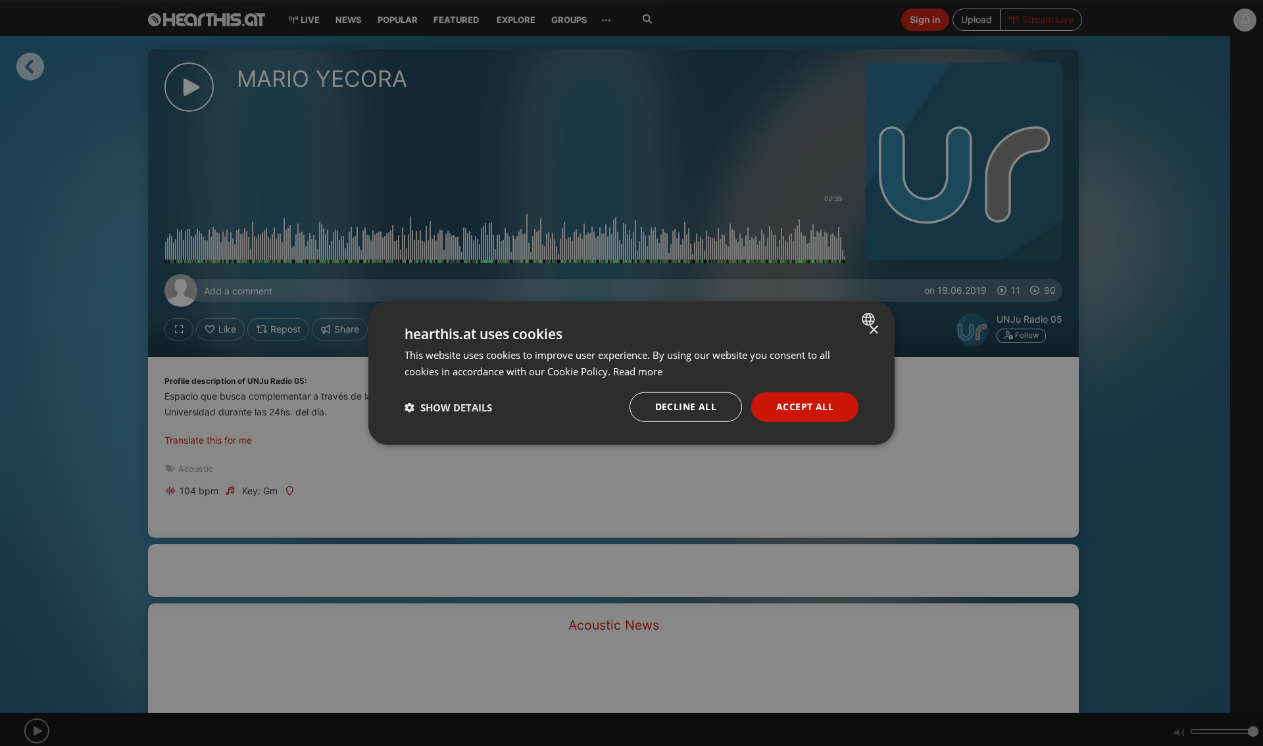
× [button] (873, 330)
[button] (448, 407)
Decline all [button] (685, 406)
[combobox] (870, 318)
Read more (637, 370)
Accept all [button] (804, 406)
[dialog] (631, 373)
